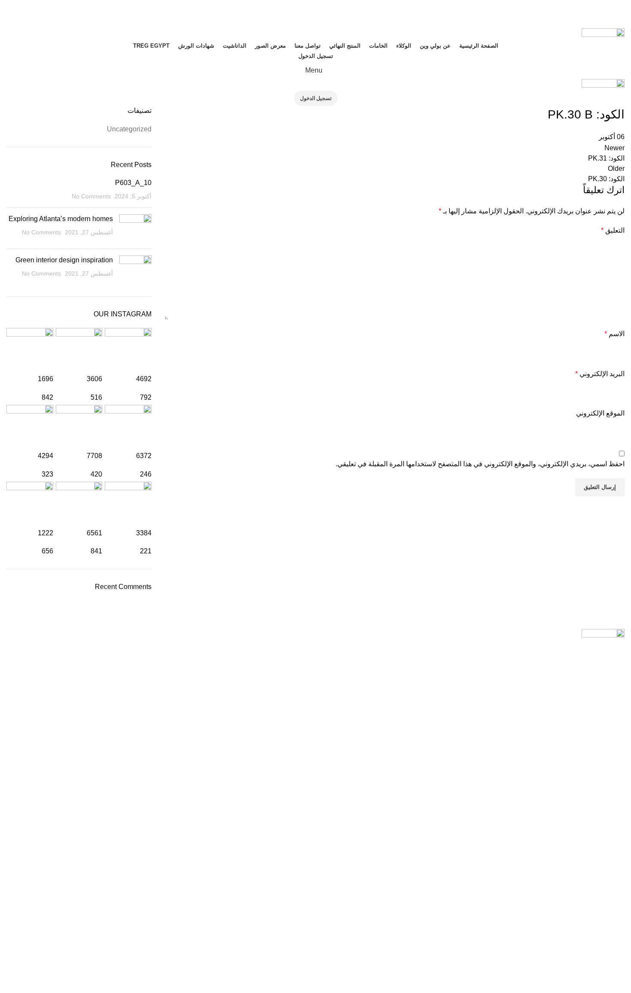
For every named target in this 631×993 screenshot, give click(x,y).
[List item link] (315, 758)
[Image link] (603, 634)
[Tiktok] (521, 935)
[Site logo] (603, 33)
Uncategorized (129, 129)
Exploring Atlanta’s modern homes (61, 218)
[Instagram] (567, 935)
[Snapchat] (544, 935)
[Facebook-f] (614, 935)
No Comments (91, 196)
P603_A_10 (133, 182)
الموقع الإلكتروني (600, 413)
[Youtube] (590, 935)
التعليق (613, 230)
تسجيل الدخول (315, 56)
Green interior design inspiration (64, 260)
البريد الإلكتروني (600, 373)
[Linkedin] (498, 935)
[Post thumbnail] (135, 228)
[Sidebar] (620, 982)
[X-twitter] (474, 935)
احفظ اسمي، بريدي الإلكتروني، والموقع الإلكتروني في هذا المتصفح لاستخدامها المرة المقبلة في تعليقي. (480, 464)
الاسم (614, 333)
